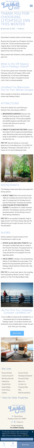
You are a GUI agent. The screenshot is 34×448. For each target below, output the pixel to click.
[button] (31, 5)
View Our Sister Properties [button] (15, 397)
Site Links (6, 368)
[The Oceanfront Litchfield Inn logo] (10, 6)
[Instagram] (12, 422)
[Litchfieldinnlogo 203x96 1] (17, 409)
